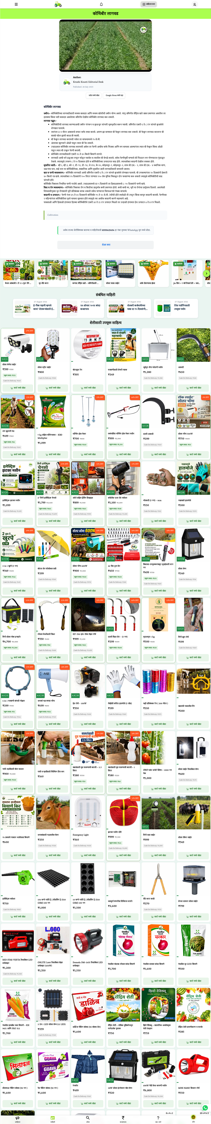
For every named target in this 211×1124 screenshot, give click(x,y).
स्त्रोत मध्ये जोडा (94, 95)
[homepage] (58, 4)
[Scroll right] (206, 273)
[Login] (194, 4)
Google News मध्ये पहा (114, 95)
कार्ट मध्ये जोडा (19, 388)
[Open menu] (16, 4)
